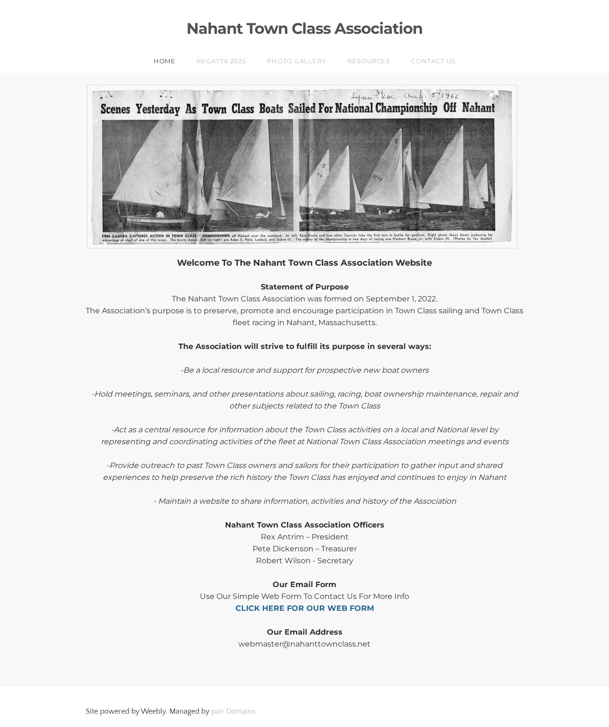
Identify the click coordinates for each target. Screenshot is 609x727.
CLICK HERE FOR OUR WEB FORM (305, 608)
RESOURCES (368, 61)
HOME (165, 61)
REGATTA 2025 (221, 61)
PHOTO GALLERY (296, 61)
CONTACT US (433, 61)
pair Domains (233, 711)
